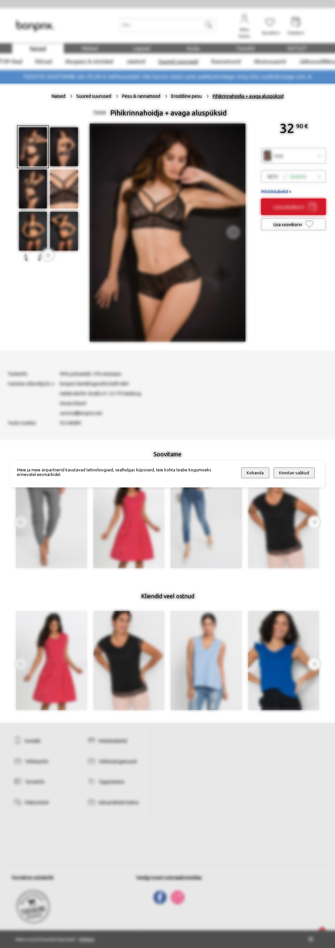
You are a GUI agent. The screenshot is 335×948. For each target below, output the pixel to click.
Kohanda (255, 472)
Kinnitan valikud (294, 472)
